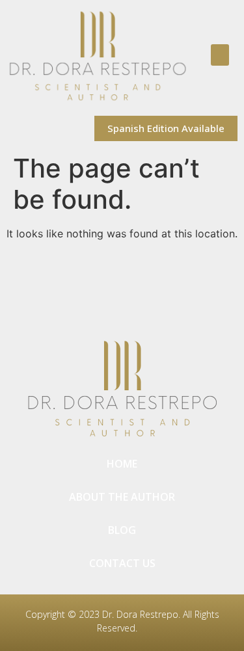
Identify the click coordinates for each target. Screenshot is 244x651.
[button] (220, 55)
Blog (122, 530)
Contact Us (122, 563)
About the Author (122, 497)
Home (122, 464)
